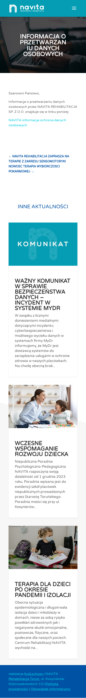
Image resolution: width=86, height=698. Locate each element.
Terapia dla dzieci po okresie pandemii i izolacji (43, 589)
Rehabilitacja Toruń (24, 679)
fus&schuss (33, 674)
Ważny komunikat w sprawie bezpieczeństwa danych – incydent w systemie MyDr (42, 294)
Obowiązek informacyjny (50, 689)
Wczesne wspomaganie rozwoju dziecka (41, 448)
